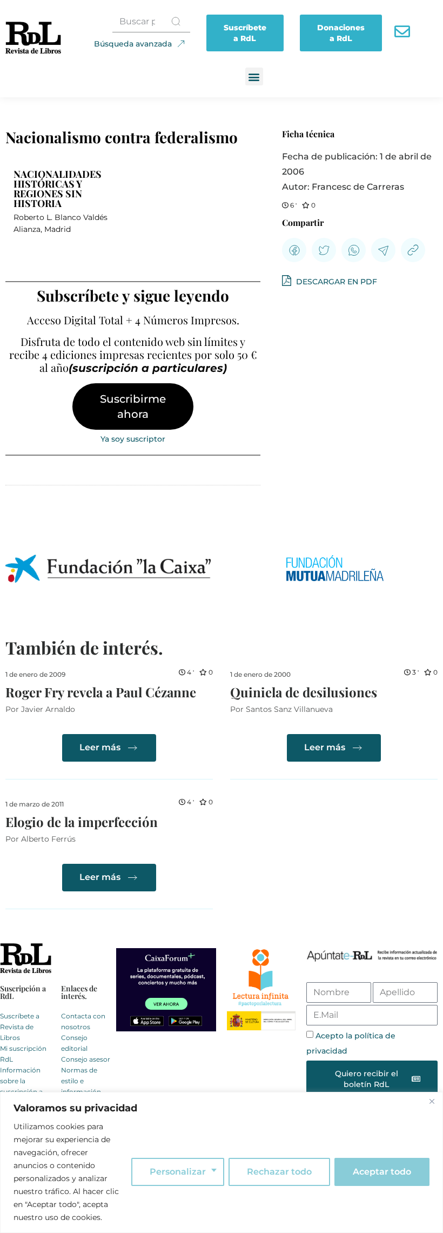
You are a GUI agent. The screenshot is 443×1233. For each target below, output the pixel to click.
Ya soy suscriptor (132, 439)
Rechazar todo (279, 1172)
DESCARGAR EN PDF (335, 281)
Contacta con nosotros (83, 1021)
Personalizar (178, 1172)
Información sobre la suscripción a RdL (21, 1086)
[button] (254, 76)
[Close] (431, 1101)
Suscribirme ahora (133, 406)
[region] (221, 1162)
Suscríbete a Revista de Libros (19, 1027)
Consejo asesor (85, 1059)
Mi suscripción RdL (23, 1053)
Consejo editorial (74, 1043)
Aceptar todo (382, 1172)
